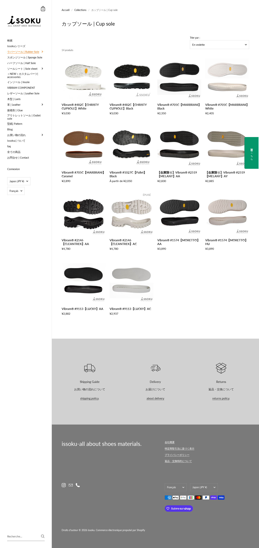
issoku (91, 530)
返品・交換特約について (178, 460)
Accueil (65, 9)
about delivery (155, 398)
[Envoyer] (43, 536)
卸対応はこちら (251, 152)
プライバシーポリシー (177, 454)
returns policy (220, 398)
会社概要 (170, 442)
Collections (80, 9)
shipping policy (89, 398)
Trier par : (195, 38)
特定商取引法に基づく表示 (179, 448)
